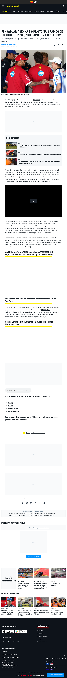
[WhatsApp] (31, 503)
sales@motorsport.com (8, 660)
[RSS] (23, 641)
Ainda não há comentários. (33, 528)
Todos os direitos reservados (42, 675)
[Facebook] (22, 503)
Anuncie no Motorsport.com (9, 654)
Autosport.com (41, 639)
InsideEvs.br (40, 630)
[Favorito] (58, 45)
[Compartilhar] (55, 45)
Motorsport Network (27, 675)
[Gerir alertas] (44, 503)
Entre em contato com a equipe (10, 657)
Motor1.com (40, 633)
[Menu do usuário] (63, 6)
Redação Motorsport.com (8, 44)
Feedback (4, 651)
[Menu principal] (3, 6)
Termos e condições (21, 672)
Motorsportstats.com (43, 641)
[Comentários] (63, 45)
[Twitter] (27, 503)
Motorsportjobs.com (42, 636)
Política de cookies (33, 672)
